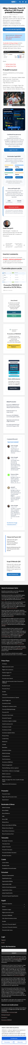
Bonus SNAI (5, 819)
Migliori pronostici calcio (8, 666)
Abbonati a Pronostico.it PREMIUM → (14, 346)
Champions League (6, 909)
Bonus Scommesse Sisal (7, 834)
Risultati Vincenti (6, 685)
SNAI (3, 816)
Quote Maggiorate (6, 700)
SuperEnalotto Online (7, 890)
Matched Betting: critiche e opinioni (10, 768)
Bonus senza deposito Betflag (9, 825)
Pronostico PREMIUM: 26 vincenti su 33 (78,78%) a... (13, 286)
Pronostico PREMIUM (7, 915)
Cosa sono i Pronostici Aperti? (9, 924)
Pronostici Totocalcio (7, 849)
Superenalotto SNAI (6, 884)
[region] (14, 1035)
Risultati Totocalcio (6, 855)
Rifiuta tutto (20, 1042)
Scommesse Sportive (7, 903)
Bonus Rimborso (6, 813)
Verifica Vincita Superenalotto (9, 887)
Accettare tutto (14, 1038)
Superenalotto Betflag (7, 881)
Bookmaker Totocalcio (7, 841)
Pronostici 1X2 (5, 712)
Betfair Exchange (6, 753)
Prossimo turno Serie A (7, 678)
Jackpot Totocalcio (6, 846)
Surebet (4, 691)
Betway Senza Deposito (7, 828)
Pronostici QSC (20, 643)
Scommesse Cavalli (6, 727)
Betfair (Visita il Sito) (11, 64)
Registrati (14, 315)
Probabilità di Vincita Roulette (9, 868)
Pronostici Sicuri (6, 688)
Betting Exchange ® (5, 1014)
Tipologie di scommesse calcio (9, 706)
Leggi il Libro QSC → (14, 150)
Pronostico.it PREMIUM (19, 975)
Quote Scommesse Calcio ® (14, 2)
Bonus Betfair (5, 810)
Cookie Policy (5, 738)
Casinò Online (5, 862)
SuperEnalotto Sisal (6, 878)
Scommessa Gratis (6, 703)
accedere (5, 259)
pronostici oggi (17, 958)
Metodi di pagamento (7, 765)
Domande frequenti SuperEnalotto (10, 896)
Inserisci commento (8, 290)
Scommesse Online (6, 750)
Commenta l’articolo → (14, 207)
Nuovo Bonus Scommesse (8, 831)
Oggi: (13, 442)
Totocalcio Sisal (6, 843)
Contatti (4, 744)
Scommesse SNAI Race (7, 762)
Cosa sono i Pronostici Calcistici (9, 927)
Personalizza (7, 1042)
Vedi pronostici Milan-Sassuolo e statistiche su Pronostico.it (14, 37)
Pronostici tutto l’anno (7, 930)
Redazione (4, 741)
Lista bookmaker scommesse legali (9, 1012)
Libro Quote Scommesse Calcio (9, 918)
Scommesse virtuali (6, 729)
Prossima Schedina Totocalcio (9, 852)
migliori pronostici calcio (12, 607)
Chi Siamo (4, 663)
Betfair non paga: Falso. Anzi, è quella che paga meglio (13, 780)
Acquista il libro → (14, 388)
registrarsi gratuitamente (15, 259)
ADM (12, 616)
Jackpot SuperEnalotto (7, 893)
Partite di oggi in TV (6, 672)
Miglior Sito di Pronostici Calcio (9, 796)
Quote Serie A (5, 799)
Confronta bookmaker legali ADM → (14, 29)
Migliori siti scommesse (7, 669)
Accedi (14, 312)
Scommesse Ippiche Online (8, 732)
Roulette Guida (5, 865)
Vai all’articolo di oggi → (12, 522)
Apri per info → (9, 169)
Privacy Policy (5, 735)
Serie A (3, 906)
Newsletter (4, 747)
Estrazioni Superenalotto (8, 875)
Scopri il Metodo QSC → (13, 574)
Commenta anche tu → (12, 524)
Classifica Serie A (6, 675)
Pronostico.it (4, 624)
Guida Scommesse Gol (7, 724)
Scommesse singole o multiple (9, 721)
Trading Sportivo (6, 756)
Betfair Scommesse (6, 776)
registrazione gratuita (20, 647)
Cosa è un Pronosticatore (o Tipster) (10, 697)
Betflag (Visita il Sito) (11, 66)
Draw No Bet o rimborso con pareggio (11, 771)
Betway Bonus (5, 822)
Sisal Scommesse (6, 759)
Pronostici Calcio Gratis (7, 715)
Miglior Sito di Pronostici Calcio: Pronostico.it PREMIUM (12, 682)
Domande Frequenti (6, 718)
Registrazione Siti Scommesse (9, 784)
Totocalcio (4, 694)
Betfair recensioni (6, 773)
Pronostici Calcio (6, 794)
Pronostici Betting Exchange (8, 709)
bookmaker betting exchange (10, 43)
